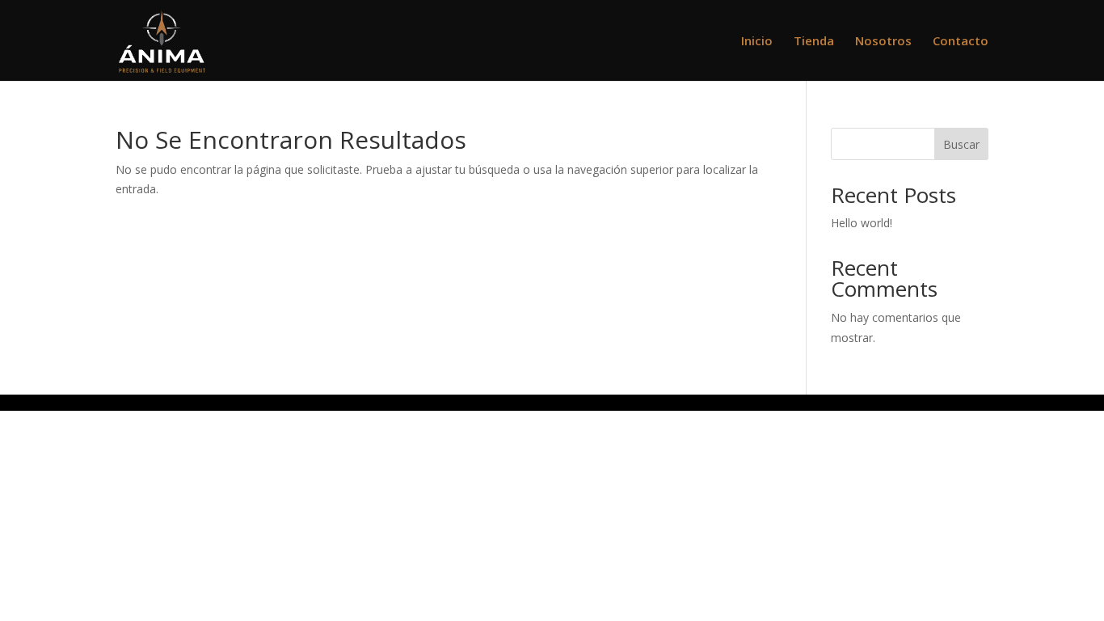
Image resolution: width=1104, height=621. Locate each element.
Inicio (757, 42)
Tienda (814, 42)
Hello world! (861, 222)
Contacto (960, 42)
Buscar (961, 144)
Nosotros (883, 42)
